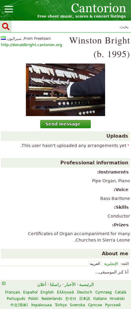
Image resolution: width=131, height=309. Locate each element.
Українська (41, 305)
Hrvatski (117, 299)
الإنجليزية (111, 264)
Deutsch (84, 292)
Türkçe (61, 305)
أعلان (41, 284)
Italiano (100, 299)
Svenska (77, 305)
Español (30, 292)
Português (16, 299)
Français (12, 292)
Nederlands (51, 299)
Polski (33, 299)
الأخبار (70, 284)
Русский (113, 305)
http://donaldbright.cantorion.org (31, 45)
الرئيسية (86, 284)
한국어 (70, 299)
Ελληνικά (65, 292)
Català (120, 292)
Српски (95, 305)
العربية (95, 264)
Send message (62, 124)
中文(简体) (19, 305)
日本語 (84, 299)
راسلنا (55, 284)
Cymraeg (103, 292)
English (47, 292)
